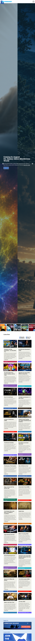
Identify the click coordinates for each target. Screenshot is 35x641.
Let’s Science (6, 361)
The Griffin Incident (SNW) (24, 579)
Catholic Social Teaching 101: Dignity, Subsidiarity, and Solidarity (25, 420)
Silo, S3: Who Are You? (23, 466)
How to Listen (29, 338)
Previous (2, 163)
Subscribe (6, 167)
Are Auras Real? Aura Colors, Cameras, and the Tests (9, 374)
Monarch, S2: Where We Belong (9, 580)
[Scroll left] (1, 327)
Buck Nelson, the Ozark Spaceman (23, 443)
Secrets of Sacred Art (11, 523)
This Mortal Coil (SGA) (9, 442)
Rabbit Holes (21, 511)
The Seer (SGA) (22, 601)
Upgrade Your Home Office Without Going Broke (24, 373)
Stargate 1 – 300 (26, 361)
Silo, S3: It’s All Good (8, 397)
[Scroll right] (34, 327)
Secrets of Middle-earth (7, 499)
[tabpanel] (17, 163)
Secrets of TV (6, 408)
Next (32, 163)
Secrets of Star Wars (21, 408)
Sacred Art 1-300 (6, 523)
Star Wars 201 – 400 (27, 408)
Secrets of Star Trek (6, 431)
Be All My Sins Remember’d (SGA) (24, 350)
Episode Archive (22, 338)
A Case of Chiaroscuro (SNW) (9, 420)
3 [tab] (18, 323)
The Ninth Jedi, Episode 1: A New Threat (24, 398)
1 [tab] (16, 323)
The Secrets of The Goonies (10, 466)
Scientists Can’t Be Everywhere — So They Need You (10, 350)
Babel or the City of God (9, 602)
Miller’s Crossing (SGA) (23, 533)
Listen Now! (6, 359)
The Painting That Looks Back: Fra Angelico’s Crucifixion (9, 512)
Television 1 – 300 (10, 408)
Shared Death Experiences (9, 555)
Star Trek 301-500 (12, 431)
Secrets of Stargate (21, 361)
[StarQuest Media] (6, 1)
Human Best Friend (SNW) (24, 487)
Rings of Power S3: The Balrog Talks (9, 487)
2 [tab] (17, 323)
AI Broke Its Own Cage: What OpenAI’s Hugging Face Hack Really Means (25, 557)
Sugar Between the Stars (9, 534)
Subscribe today (7, 164)
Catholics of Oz (21, 431)
